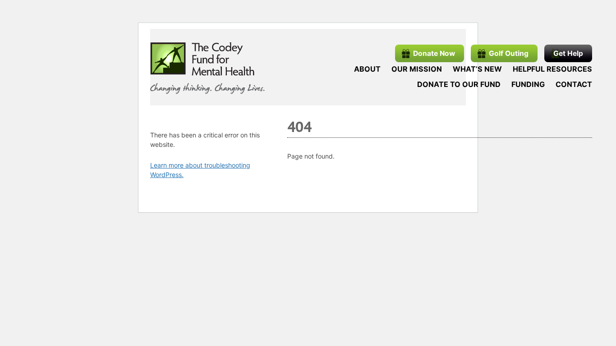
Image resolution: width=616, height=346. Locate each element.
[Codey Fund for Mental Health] (207, 68)
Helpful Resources (552, 68)
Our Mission (416, 68)
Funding (528, 84)
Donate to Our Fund (459, 84)
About (367, 68)
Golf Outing (509, 53)
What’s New (477, 68)
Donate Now (434, 53)
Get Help (568, 53)
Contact (574, 84)
